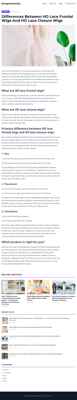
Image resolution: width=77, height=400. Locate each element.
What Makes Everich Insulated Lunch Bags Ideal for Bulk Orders (38, 298)
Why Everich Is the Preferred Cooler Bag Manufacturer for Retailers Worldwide (35, 354)
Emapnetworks (11, 3)
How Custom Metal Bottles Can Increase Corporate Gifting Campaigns (32, 345)
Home (44, 4)
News (61, 4)
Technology (70, 4)
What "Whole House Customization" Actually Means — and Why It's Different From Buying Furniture (11, 300)
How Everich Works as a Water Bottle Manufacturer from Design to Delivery (63, 298)
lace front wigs (31, 101)
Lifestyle (52, 4)
